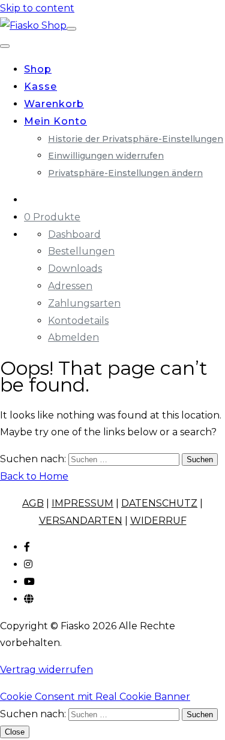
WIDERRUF (158, 520)
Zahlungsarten (84, 303)
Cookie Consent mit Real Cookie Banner (95, 696)
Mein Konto (55, 121)
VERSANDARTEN (80, 520)
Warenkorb (54, 104)
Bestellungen (81, 251)
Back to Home (34, 476)
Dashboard (74, 234)
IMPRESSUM (82, 503)
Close (15, 731)
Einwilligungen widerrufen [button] (106, 155)
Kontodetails (78, 320)
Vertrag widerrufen (46, 669)
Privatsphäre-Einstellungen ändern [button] (125, 173)
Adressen (70, 286)
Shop (38, 69)
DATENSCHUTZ (159, 503)
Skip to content (37, 8)
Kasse (40, 86)
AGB (33, 503)
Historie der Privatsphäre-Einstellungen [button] (135, 139)
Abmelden (73, 337)
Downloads (75, 268)
